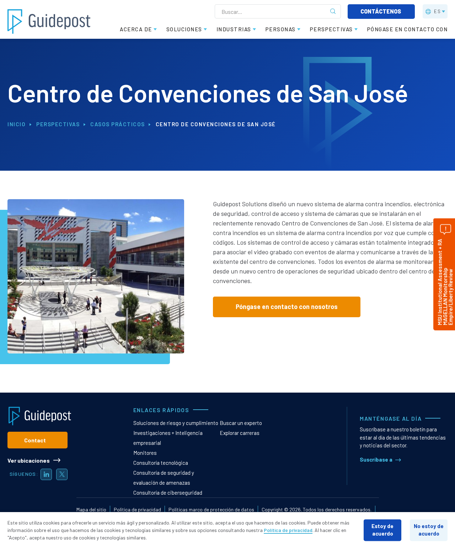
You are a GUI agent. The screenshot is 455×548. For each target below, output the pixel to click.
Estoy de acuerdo (382, 530)
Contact (35, 440)
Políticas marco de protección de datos (211, 509)
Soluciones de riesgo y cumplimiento (175, 423)
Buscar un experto (241, 423)
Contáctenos (381, 11)
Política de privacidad (137, 509)
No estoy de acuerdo (429, 530)
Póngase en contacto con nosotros (287, 306)
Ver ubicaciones (28, 460)
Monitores (145, 452)
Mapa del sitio (91, 509)
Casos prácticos (117, 124)
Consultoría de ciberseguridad (167, 492)
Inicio (16, 124)
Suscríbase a (376, 459)
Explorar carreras (239, 433)
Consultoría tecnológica (160, 462)
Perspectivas (58, 124)
